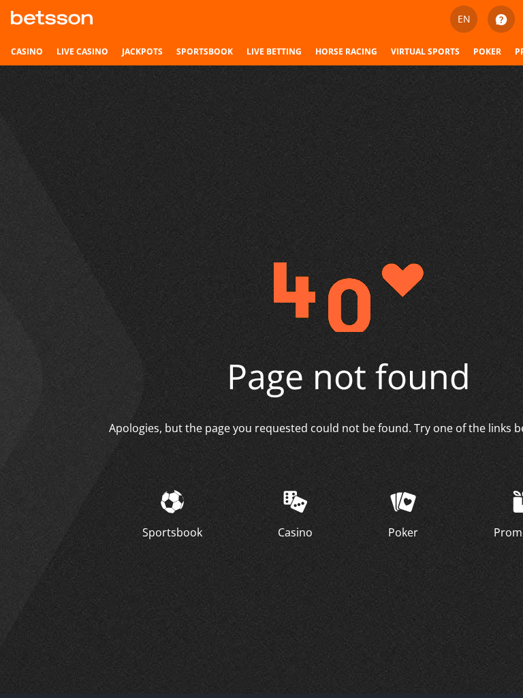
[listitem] (27, 51)
